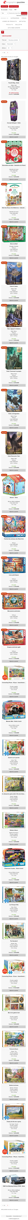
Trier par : (4, 40)
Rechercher (24, 13)
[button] (5, 10)
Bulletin (18, 24)
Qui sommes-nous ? (17, 1216)
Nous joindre (9, 1216)
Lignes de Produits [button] (9, 21)
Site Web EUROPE (14, 28)
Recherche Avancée (21, 15)
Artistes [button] (22, 21)
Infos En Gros (4, 6)
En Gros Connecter (14, 6)
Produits (10, 24)
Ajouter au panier (14, 137)
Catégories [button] (15, 18)
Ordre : (4, 44)
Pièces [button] (24, 18)
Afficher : (4, 48)
